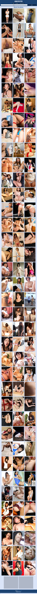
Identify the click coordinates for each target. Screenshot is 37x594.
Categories (16, 3)
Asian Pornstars (22, 3)
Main (13, 3)
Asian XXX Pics (18, 1)
